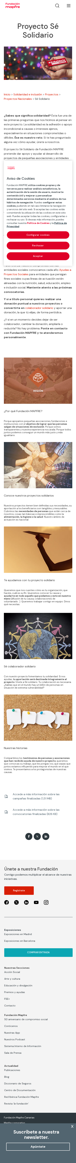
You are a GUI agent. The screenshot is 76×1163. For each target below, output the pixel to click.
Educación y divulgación (18, 985)
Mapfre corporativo (14, 1122)
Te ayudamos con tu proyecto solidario (29, 580)
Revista (16, 1103)
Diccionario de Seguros (17, 1083)
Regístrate (19, 890)
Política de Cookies (38, 223)
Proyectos (51, 94)
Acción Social (12, 972)
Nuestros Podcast (14, 1039)
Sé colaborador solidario (20, 666)
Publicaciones (12, 1070)
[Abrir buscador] (57, 6)
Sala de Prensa (12, 1052)
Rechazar (38, 245)
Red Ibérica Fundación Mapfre (21, 1096)
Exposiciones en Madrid (18, 934)
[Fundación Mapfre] (13, 5)
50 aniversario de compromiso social (26, 1019)
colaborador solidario (39, 308)
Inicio (7, 94)
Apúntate (38, 1146)
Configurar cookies (38, 234)
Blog (6, 1076)
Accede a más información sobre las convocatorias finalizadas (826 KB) (36, 812)
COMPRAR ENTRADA (38, 952)
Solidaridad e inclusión (27, 94)
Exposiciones (12, 929)
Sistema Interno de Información (22, 1046)
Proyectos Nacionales (18, 99)
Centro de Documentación (20, 1090)
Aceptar (38, 256)
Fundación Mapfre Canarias (19, 1117)
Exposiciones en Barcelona (19, 940)
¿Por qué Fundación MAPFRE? (23, 411)
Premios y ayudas (14, 992)
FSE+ (7, 998)
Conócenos (11, 1026)
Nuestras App (12, 1032)
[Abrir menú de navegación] (66, 6)
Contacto (10, 1005)
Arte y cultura (12, 978)
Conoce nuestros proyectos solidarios (29, 495)
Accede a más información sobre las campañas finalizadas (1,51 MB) (36, 796)
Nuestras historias (15, 748)
